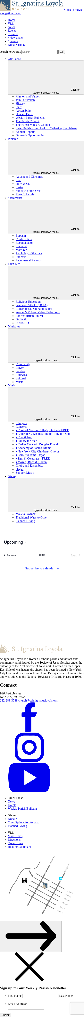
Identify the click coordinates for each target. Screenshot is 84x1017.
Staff (18, 107)
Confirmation (24, 239)
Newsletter (16, 37)
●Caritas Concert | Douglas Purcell (37, 444)
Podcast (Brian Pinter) (29, 315)
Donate (12, 818)
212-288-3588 (9, 700)
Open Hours (15, 843)
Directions (14, 839)
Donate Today (16, 44)
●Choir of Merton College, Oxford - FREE (42, 430)
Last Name (66, 995)
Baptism (21, 235)
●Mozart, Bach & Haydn (31, 462)
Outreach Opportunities (30, 135)
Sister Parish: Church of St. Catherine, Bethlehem (46, 128)
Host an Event (24, 114)
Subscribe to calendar (40, 568)
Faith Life (14, 264)
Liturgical (22, 374)
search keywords (10, 51)
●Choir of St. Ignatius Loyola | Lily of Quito (43, 433)
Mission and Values (28, 96)
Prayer (20, 367)
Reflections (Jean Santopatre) (34, 308)
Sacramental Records (29, 260)
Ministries (14, 326)
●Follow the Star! (27, 440)
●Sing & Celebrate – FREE (33, 458)
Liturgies (21, 423)
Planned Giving (25, 521)
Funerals (21, 256)
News (11, 27)
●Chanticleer (24, 437)
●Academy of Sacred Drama (33, 448)
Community (23, 364)
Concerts (21, 426)
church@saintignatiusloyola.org (37, 700)
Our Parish (14, 58)
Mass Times (15, 836)
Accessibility (23, 110)
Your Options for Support (23, 822)
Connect (13, 34)
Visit (10, 23)
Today (42, 554)
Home (11, 20)
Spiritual (21, 378)
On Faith (21, 319)
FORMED (22, 323)
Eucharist (21, 246)
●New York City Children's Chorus (37, 451)
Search (14, 41)
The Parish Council (27, 121)
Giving (12, 476)
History (20, 103)
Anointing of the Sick (29, 253)
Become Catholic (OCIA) (31, 305)
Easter (19, 187)
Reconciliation (24, 242)
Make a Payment (26, 514)
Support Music (25, 472)
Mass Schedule (25, 194)
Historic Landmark (19, 846)
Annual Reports (25, 131)
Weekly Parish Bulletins (30, 117)
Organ (19, 469)
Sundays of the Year (28, 190)
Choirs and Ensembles (29, 465)
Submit (6, 1014)
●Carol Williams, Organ (30, 455)
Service (20, 371)
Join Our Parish (25, 100)
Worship (13, 139)
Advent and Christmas (29, 176)
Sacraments (15, 198)
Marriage (21, 249)
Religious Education (28, 301)
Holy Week (23, 183)
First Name (14, 995)
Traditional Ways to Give (31, 517)
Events (12, 30)
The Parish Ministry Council (33, 124)
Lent (18, 180)
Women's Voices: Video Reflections (38, 312)
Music (19, 381)
